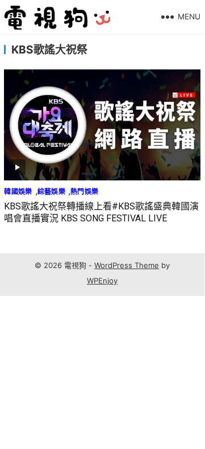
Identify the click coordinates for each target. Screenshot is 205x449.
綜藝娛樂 (51, 191)
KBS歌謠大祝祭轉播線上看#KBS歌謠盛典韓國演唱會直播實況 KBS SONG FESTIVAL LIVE (101, 212)
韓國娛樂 (18, 191)
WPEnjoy (102, 280)
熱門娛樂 (84, 191)
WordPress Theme (126, 265)
